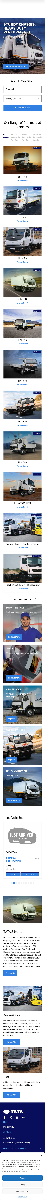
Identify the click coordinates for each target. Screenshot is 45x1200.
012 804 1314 (8, 1127)
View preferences (22, 1191)
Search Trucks (22, 108)
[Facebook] (4, 1117)
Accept (22, 1178)
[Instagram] (17, 1117)
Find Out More (11, 1042)
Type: (8, 89)
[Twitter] (11, 1117)
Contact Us (10, 973)
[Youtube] (23, 1117)
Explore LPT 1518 (14, 66)
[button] (41, 1155)
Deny (23, 1184)
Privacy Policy (22, 1197)
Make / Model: (12, 99)
